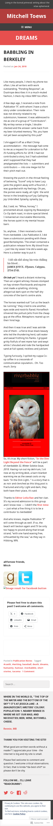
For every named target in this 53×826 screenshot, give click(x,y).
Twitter (6, 795)
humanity (9, 667)
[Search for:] (26, 684)
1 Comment (28, 671)
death (36, 664)
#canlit (7, 664)
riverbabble (30, 667)
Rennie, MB (10, 728)
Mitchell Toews (26, 16)
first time (43, 505)
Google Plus (12, 795)
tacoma (16, 671)
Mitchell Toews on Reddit (25, 795)
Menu (28, 27)
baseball (26, 664)
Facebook (18, 795)
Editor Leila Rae (24, 497)
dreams (44, 664)
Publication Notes (22, 660)
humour (19, 667)
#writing (16, 664)
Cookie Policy (19, 814)
